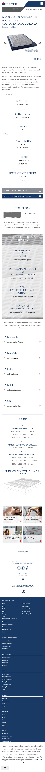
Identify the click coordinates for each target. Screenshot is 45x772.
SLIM (10, 384)
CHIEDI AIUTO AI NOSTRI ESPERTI (23, 585)
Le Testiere (5, 662)
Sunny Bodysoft (26, 614)
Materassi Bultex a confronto (17, 196)
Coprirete (5, 648)
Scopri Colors (6, 657)
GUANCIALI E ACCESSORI (9, 637)
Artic (3, 606)
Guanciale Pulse (6, 641)
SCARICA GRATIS (23, 551)
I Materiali (5, 733)
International (5, 701)
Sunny (4, 614)
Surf (3, 609)
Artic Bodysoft (26, 606)
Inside (4, 627)
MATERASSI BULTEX (8, 600)
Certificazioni (5, 738)
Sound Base (5, 674)
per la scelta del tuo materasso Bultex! (23, 586)
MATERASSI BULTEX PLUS (9, 618)
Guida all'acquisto (7, 741)
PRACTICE (22, 239)
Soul (3, 715)
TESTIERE (5, 711)
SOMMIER (5, 695)
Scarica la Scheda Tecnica (15, 190)
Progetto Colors (6, 654)
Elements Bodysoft (7, 624)
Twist (3, 706)
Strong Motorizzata (7, 687)
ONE (9, 400)
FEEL (10, 368)
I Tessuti (4, 665)
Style (3, 703)
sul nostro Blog (23, 575)
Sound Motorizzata (7, 679)
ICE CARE (12, 336)
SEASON (12, 352)
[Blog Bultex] (23, 579)
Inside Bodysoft (6, 629)
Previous (6, 42)
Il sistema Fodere (7, 736)
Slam (3, 603)
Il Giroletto (5, 660)
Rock (3, 725)
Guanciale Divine (7, 643)
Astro (3, 611)
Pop (3, 720)
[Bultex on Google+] (23, 568)
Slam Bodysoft (26, 603)
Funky (4, 717)
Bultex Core (31, 214)
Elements (5, 622)
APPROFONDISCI (23, 573)
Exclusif (4, 698)
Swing (4, 722)
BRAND (4, 731)
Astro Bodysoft (26, 611)
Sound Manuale (6, 676)
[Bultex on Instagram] (26, 568)
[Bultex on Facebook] (19, 568)
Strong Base (5, 682)
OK (5, 768)
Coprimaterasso (6, 646)
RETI (3, 671)
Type (3, 689)
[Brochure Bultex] (23, 557)
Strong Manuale (6, 684)
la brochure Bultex (23, 553)
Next (38, 42)
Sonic (3, 632)
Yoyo (3, 616)
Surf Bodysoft (26, 609)
